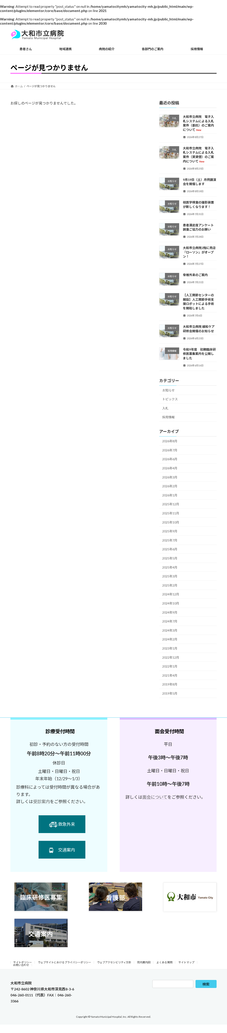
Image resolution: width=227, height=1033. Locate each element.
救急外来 (66, 824)
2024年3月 (169, 630)
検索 (205, 984)
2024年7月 (169, 621)
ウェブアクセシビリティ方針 (114, 962)
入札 (165, 408)
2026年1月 (169, 495)
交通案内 (66, 849)
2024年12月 (170, 594)
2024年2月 (169, 639)
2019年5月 (169, 693)
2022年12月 (170, 657)
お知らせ (168, 390)
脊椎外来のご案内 (195, 275)
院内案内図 (144, 962)
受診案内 (41, 801)
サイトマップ (186, 962)
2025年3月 (169, 576)
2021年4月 (169, 675)
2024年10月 (170, 603)
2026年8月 (169, 441)
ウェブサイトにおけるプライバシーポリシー (64, 962)
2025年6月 (169, 549)
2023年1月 (169, 648)
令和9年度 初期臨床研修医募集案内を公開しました (199, 354)
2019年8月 (169, 684)
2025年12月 (170, 504)
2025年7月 (169, 540)
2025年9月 (169, 531)
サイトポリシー (22, 962)
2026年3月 (169, 477)
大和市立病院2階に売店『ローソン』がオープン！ (199, 252)
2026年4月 (169, 468)
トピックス (170, 399)
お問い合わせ (21, 965)
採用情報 (168, 417)
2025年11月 (170, 513)
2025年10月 (170, 522)
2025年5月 (169, 558)
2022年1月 (169, 666)
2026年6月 (169, 459)
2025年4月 (169, 567)
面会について (154, 797)
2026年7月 (169, 450)
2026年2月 (169, 486)
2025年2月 (169, 585)
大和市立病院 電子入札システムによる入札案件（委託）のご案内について (198, 123)
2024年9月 (169, 612)
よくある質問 (164, 962)
